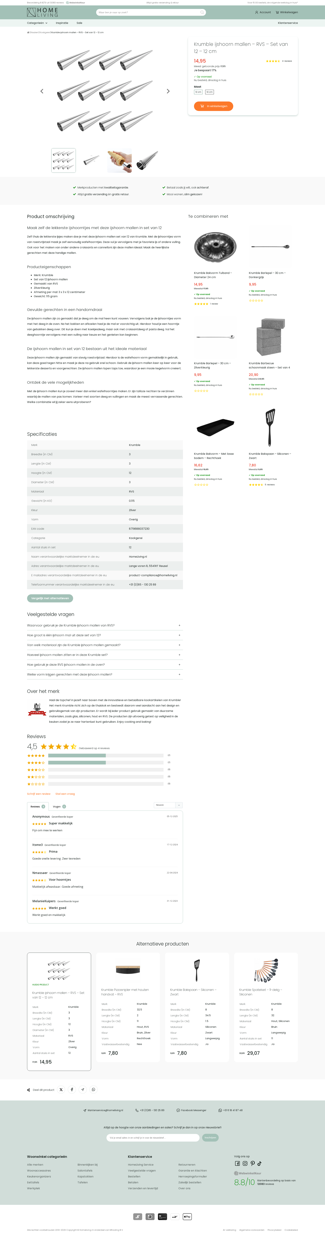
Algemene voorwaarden (251, 1230)
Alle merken (35, 1165)
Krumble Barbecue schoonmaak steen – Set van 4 (270, 356)
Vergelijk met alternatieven (50, 598)
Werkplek (33, 1188)
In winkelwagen (216, 106)
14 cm (210, 92)
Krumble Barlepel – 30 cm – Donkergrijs (270, 266)
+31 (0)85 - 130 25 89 (152, 1110)
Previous (42, 91)
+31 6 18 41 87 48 (233, 1110)
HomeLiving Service (141, 1165)
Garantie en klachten (192, 1171)
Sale (79, 23)
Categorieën (35, 23)
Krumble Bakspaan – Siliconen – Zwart (270, 447)
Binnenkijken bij (88, 1165)
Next (168, 91)
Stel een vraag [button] (65, 794)
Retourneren (186, 1165)
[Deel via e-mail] (83, 1089)
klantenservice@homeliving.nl (105, 1110)
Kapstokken (85, 1176)
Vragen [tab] (57, 806)
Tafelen (83, 1182)
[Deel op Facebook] (72, 1089)
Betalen (133, 1182)
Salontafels (85, 1171)
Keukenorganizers (39, 1176)
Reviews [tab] (35, 806)
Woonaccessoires (39, 1171)
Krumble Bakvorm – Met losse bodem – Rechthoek (216, 447)
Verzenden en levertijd (143, 1188)
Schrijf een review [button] (38, 794)
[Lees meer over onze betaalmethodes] (137, 1216)
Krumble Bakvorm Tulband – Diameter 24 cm (216, 266)
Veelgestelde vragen (142, 1171)
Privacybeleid (274, 1230)
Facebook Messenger (193, 1110)
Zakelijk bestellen (189, 1182)
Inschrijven (210, 1137)
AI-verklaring (229, 1230)
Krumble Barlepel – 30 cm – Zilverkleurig (216, 356)
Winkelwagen (289, 12)
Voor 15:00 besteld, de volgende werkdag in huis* (272, 2)
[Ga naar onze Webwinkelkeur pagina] (74, 2)
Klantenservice (288, 23)
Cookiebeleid (291, 1230)
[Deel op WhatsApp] (93, 1089)
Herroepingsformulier (192, 1176)
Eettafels (33, 1182)
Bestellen (134, 1176)
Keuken (34, 32)
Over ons (184, 1188)
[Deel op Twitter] (61, 1089)
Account (265, 12)
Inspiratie (62, 23)
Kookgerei (45, 32)
